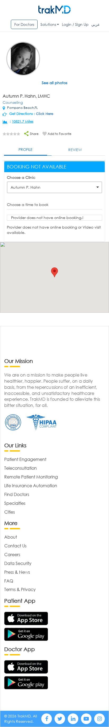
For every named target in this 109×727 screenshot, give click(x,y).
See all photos (54, 82)
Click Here (44, 113)
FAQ (8, 581)
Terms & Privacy (20, 589)
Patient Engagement (25, 459)
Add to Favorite (59, 133)
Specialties (14, 503)
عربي (95, 24)
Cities (9, 512)
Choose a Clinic (21, 177)
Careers (12, 554)
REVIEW (75, 149)
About (10, 537)
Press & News (17, 572)
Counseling (13, 102)
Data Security (17, 563)
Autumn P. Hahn (25, 187)
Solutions (48, 24)
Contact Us (15, 545)
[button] (54, 272)
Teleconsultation (20, 468)
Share (34, 133)
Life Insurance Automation (30, 485)
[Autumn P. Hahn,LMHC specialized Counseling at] (23, 59)
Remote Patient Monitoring (31, 477)
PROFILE (26, 149)
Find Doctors (16, 494)
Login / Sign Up (75, 24)
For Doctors (24, 24)
